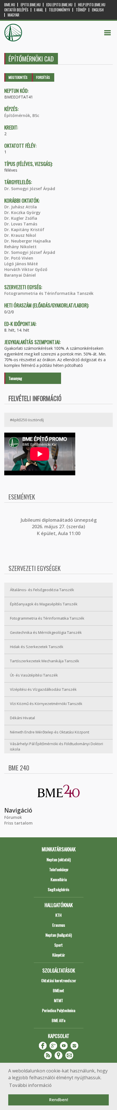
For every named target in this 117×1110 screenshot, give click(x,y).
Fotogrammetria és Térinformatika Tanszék (48, 293)
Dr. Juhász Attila (20, 206)
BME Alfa (58, 1020)
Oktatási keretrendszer (58, 980)
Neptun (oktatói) (59, 859)
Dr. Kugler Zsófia (20, 218)
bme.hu (9, 5)
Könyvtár (58, 955)
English (98, 10)
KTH (58, 915)
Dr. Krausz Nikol (20, 235)
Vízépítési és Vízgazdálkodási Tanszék (43, 689)
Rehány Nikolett (20, 246)
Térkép (81, 10)
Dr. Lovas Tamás (20, 224)
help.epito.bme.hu (91, 5)
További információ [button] (30, 1085)
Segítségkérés (58, 889)
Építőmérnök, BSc (21, 115)
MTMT (58, 1000)
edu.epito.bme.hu (59, 5)
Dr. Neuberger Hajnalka (27, 241)
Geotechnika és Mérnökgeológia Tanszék (46, 632)
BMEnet (58, 990)
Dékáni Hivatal (22, 717)
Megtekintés (18, 77)
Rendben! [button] (58, 1099)
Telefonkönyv (59, 10)
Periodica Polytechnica (58, 1010)
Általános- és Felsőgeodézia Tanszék (42, 589)
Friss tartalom (18, 823)
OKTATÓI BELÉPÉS (16, 10)
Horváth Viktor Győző (25, 269)
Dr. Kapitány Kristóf (24, 229)
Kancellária (59, 879)
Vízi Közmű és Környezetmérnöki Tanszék (46, 703)
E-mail (38, 10)
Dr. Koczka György (22, 212)
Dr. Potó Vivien (18, 258)
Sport (58, 945)
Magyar (13, 15)
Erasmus (58, 925)
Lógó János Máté (21, 263)
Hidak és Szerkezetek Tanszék (36, 646)
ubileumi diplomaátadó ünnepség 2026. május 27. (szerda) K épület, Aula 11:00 (59, 526)
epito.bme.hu (31, 5)
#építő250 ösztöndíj (27, 419)
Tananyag (15, 378)
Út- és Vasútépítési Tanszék (34, 675)
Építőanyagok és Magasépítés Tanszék (44, 604)
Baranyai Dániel (20, 275)
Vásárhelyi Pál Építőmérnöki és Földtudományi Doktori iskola (56, 746)
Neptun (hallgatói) (58, 935)
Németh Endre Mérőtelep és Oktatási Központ (49, 732)
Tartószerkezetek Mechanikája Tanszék (44, 660)
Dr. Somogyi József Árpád (29, 188)
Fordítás (43, 77)
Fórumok (13, 817)
